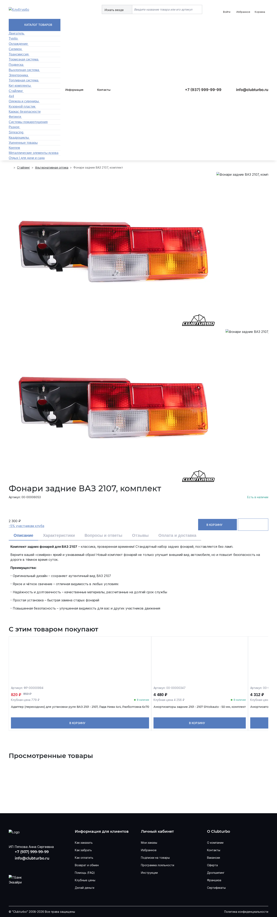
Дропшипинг (215, 872)
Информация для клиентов (102, 831)
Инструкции (149, 872)
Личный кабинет (157, 831)
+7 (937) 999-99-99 (203, 90)
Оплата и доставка (177, 535)
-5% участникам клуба (26, 526)
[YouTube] (26, 866)
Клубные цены (85, 880)
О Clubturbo (218, 831)
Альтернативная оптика (51, 167)
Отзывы (140, 535)
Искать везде (115, 10)
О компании (215, 842)
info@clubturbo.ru (252, 90)
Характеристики (59, 535)
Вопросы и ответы (103, 535)
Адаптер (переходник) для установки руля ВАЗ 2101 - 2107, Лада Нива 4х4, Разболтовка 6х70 (80, 707)
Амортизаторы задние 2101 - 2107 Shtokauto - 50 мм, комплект (200, 707)
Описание (23, 535)
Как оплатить (84, 857)
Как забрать (83, 850)
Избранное (149, 850)
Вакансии (213, 857)
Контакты (104, 89)
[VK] (13, 866)
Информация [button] (74, 89)
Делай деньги (84, 887)
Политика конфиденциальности (246, 911)
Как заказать (84, 842)
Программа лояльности (157, 865)
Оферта (212, 865)
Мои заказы (149, 842)
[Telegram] (39, 866)
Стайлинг (23, 167)
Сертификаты (216, 887)
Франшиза (214, 880)
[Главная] (10, 167)
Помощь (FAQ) (85, 872)
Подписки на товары (155, 857)
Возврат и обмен (87, 865)
